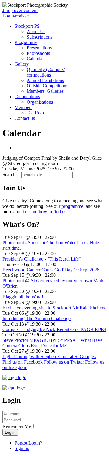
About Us (36, 31)
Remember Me (16, 426)
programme (72, 206)
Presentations (39, 47)
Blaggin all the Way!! (22, 296)
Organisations (40, 102)
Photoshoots (38, 53)
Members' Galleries (45, 91)
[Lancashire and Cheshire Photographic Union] (13, 387)
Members (23, 107)
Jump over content (20, 10)
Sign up (22, 448)
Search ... (11, 174)
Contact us (25, 118)
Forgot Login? (28, 442)
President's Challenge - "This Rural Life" (41, 258)
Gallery (22, 64)
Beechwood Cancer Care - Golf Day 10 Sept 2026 (50, 269)
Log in (10, 432)
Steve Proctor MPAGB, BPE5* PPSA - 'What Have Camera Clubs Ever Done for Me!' (52, 343)
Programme (26, 42)
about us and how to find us (39, 211)
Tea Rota (35, 112)
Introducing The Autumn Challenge (36, 318)
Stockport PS (27, 26)
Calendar (35, 58)
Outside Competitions (47, 85)
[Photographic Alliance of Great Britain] (14, 377)
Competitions (27, 96)
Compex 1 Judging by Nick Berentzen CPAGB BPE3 (54, 329)
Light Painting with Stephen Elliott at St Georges (49, 356)
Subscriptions (39, 36)
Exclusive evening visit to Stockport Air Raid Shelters (53, 307)
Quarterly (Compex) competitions (46, 72)
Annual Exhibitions (45, 80)
